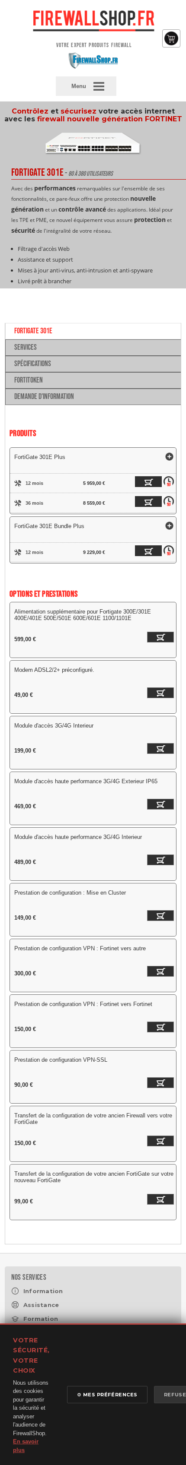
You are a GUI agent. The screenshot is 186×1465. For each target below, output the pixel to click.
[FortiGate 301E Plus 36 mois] (141, 503)
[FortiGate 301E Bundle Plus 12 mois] (141, 552)
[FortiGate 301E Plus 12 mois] (141, 483)
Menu (78, 86)
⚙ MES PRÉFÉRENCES (107, 1395)
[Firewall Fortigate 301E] (93, 159)
